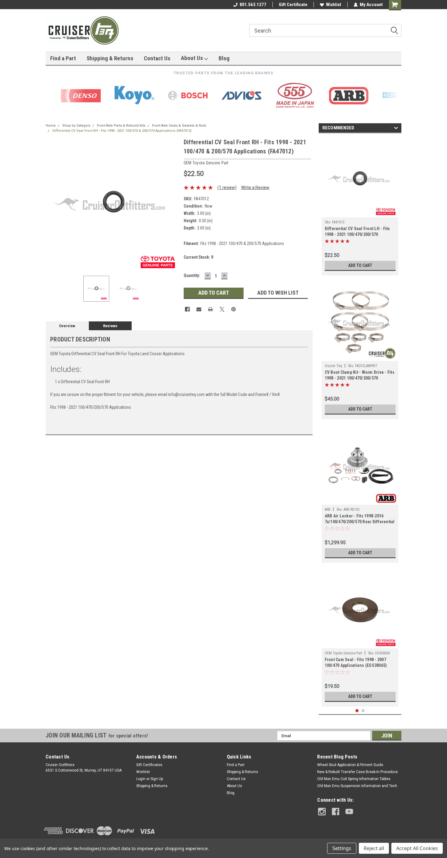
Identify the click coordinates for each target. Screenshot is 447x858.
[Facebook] (187, 309)
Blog (224, 58)
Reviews (110, 326)
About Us (192, 57)
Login (140, 779)
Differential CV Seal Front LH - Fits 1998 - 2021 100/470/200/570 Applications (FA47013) (357, 232)
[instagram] (322, 811)
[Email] (198, 309)
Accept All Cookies (417, 848)
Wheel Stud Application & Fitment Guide (350, 765)
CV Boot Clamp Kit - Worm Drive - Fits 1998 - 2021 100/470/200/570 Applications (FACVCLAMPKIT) (359, 376)
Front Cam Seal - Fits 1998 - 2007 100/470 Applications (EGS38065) (356, 662)
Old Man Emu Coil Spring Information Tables (353, 779)
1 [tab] (357, 711)
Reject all (374, 848)
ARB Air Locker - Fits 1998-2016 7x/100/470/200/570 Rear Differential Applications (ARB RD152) (360, 519)
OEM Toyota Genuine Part (343, 653)
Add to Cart (360, 265)
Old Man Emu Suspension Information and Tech (357, 786)
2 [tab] (363, 711)
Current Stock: (198, 257)
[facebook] (335, 811)
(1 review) (227, 187)
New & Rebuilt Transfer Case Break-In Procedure (357, 772)
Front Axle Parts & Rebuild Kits (121, 126)
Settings (341, 848)
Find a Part (63, 58)
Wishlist (333, 4)
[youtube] (349, 811)
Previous (52, 204)
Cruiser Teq (333, 366)
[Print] (210, 309)
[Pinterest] (233, 309)
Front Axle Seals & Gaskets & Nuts (179, 126)
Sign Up (157, 779)
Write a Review (255, 187)
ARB (328, 509)
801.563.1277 (253, 4)
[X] (222, 309)
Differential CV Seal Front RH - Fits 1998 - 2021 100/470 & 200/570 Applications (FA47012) (122, 131)
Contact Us (157, 58)
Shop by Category (76, 126)
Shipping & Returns (110, 58)
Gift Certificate (293, 4)
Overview (67, 326)
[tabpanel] (360, 205)
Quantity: (192, 275)
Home (51, 126)
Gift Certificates (149, 765)
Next (173, 204)
